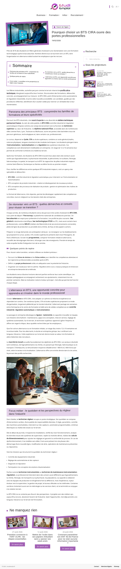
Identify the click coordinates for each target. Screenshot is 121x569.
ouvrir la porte (37, 120)
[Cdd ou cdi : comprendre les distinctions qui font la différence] (90, 84)
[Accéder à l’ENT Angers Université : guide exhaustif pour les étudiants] (89, 73)
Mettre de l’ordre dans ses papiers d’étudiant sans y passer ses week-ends (42, 538)
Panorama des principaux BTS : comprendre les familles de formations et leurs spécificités (24, 72)
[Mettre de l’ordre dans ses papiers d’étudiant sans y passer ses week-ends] (43, 522)
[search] (112, 6)
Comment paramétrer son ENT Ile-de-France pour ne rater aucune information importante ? (67, 539)
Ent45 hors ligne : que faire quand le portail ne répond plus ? (104, 95)
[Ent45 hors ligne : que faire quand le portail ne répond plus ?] (89, 94)
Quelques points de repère (18, 76)
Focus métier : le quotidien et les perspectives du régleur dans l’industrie (24, 82)
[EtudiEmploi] (60, 6)
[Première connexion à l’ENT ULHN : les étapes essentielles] (17, 522)
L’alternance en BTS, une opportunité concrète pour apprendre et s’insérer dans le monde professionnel (60, 78)
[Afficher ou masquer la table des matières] (54, 66)
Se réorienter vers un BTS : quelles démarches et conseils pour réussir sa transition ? (60, 73)
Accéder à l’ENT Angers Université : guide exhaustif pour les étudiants (104, 74)
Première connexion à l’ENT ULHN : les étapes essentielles (17, 537)
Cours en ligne (62, 27)
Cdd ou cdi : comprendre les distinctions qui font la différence (104, 85)
